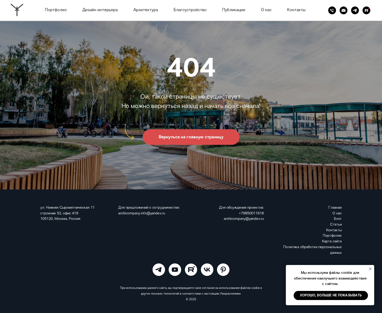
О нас (266, 10)
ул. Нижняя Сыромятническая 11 (67, 207)
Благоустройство (190, 10)
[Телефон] (332, 10)
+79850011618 (251, 213)
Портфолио (56, 10)
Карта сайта (332, 241)
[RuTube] (366, 10)
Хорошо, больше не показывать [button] (331, 295)
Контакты (296, 10)
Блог (338, 219)
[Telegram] (355, 10)
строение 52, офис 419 (59, 213)
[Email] (343, 10)
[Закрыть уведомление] (370, 268)
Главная (335, 207)
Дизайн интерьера (100, 10)
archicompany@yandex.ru (244, 219)
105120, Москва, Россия (60, 219)
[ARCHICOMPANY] (159, 269)
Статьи (336, 224)
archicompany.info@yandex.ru (141, 213)
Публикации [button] (233, 10)
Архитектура (145, 10)
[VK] (207, 269)
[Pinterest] (223, 269)
